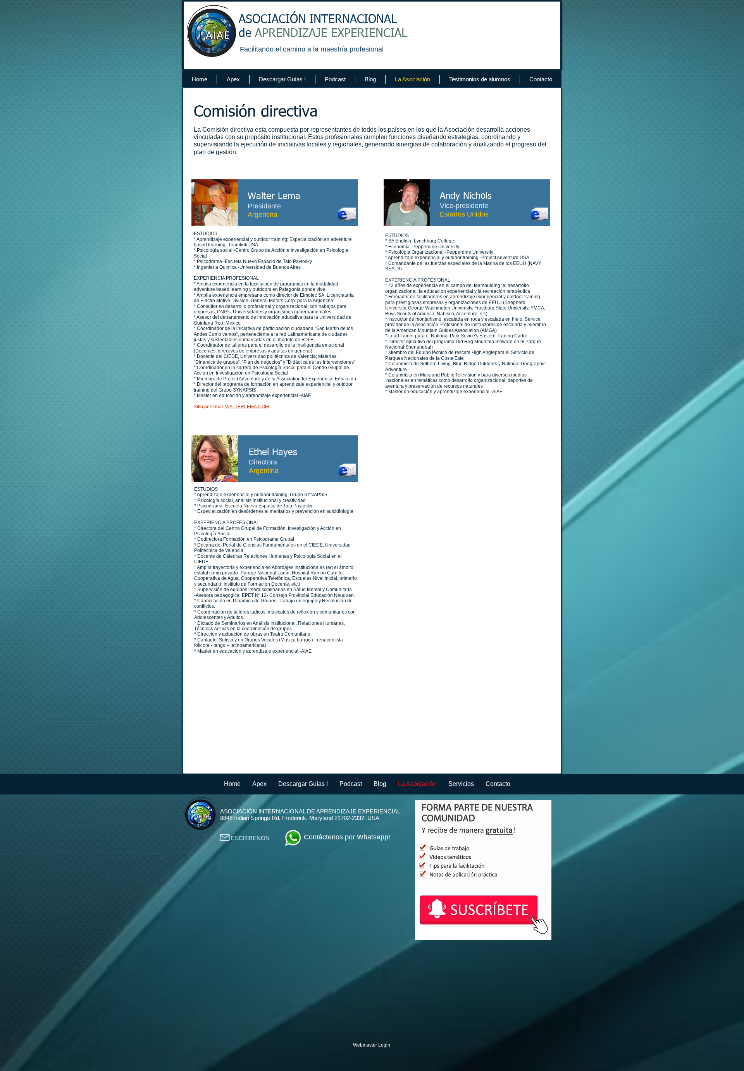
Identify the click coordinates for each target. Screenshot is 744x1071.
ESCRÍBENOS (250, 838)
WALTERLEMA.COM (247, 406)
